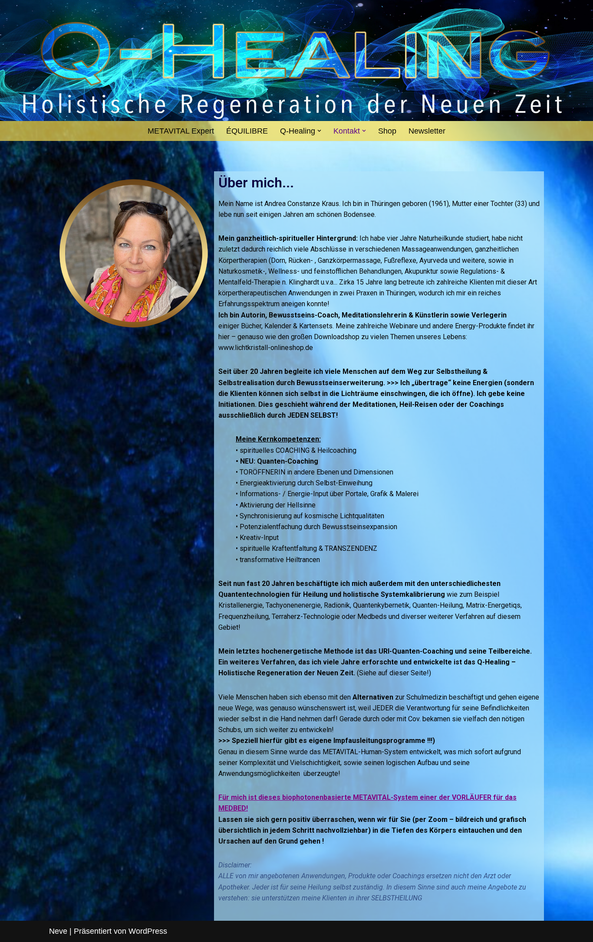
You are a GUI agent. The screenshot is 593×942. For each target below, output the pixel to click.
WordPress (147, 931)
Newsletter (427, 131)
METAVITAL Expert (181, 131)
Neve (58, 931)
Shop (387, 131)
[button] (319, 131)
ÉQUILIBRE (247, 131)
